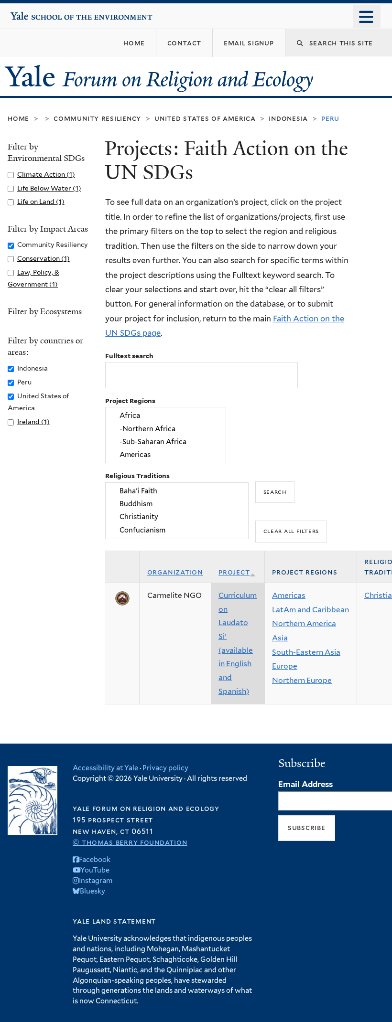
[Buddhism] (177, 503)
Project (234, 571)
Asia (280, 637)
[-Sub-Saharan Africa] (166, 441)
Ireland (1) (33, 422)
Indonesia (288, 118)
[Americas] (166, 454)
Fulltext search (129, 356)
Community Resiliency (97, 118)
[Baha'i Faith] (177, 490)
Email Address (305, 784)
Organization (175, 571)
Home (18, 118)
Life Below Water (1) (49, 188)
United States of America (205, 118)
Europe (284, 666)
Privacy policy (165, 768)
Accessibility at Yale (105, 768)
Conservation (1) (43, 258)
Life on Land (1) (41, 201)
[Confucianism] (177, 529)
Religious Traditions (137, 475)
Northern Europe (302, 680)
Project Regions (130, 401)
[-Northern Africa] (166, 428)
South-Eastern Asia (306, 652)
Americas (288, 595)
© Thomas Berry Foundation (130, 842)
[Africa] (166, 415)
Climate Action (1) (46, 174)
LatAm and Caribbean (310, 609)
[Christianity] (177, 517)
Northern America (304, 623)
